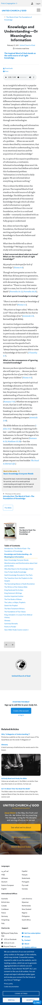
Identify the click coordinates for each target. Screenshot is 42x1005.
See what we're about (21, 827)
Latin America (27, 898)
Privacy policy (8, 983)
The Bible (8, 508)
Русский (25, 885)
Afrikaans (4, 878)
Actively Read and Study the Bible (14, 778)
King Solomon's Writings (13, 593)
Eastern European (7, 885)
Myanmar (25, 902)
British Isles (5, 902)
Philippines (26, 916)
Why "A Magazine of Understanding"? (15, 734)
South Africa (26, 920)
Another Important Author (13, 596)
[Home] (14, 10)
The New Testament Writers (14, 608)
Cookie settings (21, 993)
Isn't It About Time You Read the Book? (15, 789)
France (3, 913)
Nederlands (26, 878)
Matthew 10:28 (14, 441)
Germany (4, 916)
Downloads (9, 68)
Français (24, 875)
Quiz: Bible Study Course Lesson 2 (16, 630)
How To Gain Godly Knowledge (15, 572)
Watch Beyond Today (21, 846)
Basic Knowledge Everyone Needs (18, 473)
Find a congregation (21, 837)
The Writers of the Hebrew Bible (15, 587)
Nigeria (24, 913)
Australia (4, 898)
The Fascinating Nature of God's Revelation (19, 584)
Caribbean (5, 909)
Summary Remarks (11, 623)
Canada (4, 906)
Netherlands (26, 906)
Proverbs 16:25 (30, 291)
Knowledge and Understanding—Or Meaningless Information (18, 555)
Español (24, 871)
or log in (21, 715)
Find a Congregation (8, 3)
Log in (38, 3)
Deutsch (4, 882)
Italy (2, 923)
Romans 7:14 (9, 401)
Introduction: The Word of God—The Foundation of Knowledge (18, 497)
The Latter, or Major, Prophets (14, 602)
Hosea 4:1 (22, 304)
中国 (3, 875)
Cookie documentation (11, 986)
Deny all (11, 1000)
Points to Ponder (10, 627)
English (3, 889)
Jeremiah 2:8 (28, 316)
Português (25, 882)
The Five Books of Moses (13, 599)
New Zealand (26, 909)
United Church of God (27, 45)
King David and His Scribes (13, 590)
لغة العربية (5, 871)
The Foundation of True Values (15, 612)
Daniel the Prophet (11, 605)
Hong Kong (5, 920)
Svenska (25, 889)
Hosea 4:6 (18, 267)
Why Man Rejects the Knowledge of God (18, 569)
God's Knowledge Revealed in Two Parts (18, 575)
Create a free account (21, 711)
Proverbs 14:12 (16, 291)
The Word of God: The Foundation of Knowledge (27, 532)
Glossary (7, 620)
